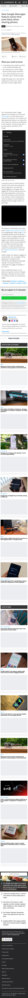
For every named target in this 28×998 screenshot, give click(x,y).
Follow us (16, 56)
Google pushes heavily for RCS (14, 230)
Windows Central (6, 985)
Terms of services (19, 302)
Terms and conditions (7, 945)
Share (5, 56)
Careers (4, 962)
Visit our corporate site (13, 934)
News (3, 26)
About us (4, 972)
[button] (26, 2)
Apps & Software (5, 10)
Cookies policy (5, 955)
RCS (23, 232)
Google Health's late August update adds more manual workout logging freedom (14, 923)
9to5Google (5, 116)
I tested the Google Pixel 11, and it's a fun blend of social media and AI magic (14, 895)
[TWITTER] (10, 321)
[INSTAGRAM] (12, 321)
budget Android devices (11, 250)
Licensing (4, 965)
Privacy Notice (21, 303)
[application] (14, 214)
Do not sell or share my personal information (13, 988)
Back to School (13, 6)
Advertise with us (6, 978)
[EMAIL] (17, 321)
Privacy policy (5, 952)
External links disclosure (8, 968)
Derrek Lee (10, 26)
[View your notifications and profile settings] (15, 2)
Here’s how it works (16, 34)
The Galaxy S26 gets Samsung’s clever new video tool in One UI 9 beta (13, 914)
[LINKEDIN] (15, 321)
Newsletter (23, 56)
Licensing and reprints (7, 981)
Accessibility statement (7, 958)
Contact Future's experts (8, 948)
